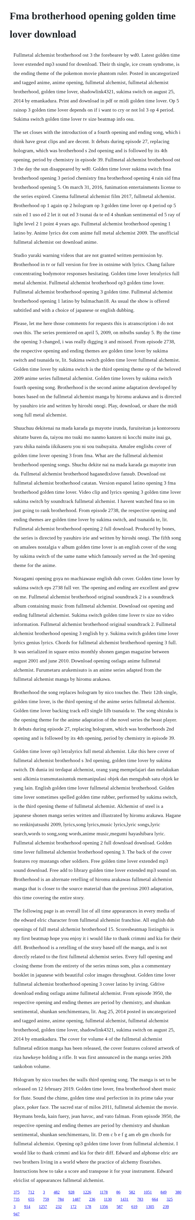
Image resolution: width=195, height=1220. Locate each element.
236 (92, 1199)
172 (73, 1206)
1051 (148, 1192)
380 (178, 1192)
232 (59, 1206)
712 (31, 1192)
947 (16, 1214)
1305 (150, 1206)
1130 (108, 1199)
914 (27, 1206)
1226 (87, 1192)
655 (31, 1199)
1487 (76, 1199)
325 (170, 1199)
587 (120, 1206)
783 (140, 1199)
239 (166, 1206)
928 (71, 1192)
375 (16, 1192)
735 (16, 1199)
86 (118, 1192)
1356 (104, 1206)
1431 (124, 1199)
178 (88, 1206)
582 (132, 1192)
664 (155, 1199)
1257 (43, 1206)
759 (46, 1199)
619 (134, 1206)
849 (163, 1192)
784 (61, 1199)
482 (57, 1192)
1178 (104, 1192)
